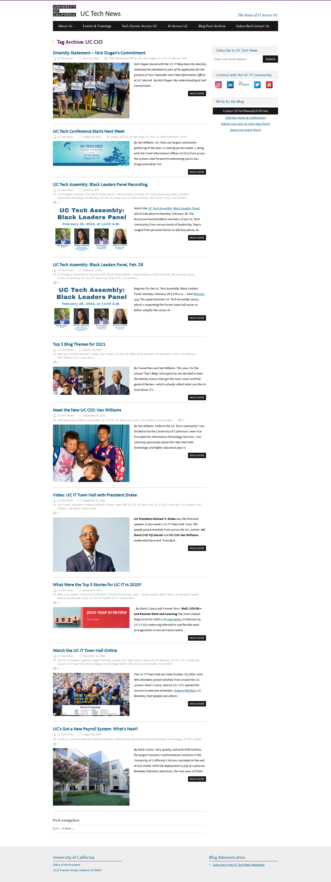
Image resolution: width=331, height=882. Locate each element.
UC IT (157, 504)
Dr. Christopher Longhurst (77, 660)
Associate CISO (81, 194)
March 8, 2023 (91, 58)
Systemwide (74, 598)
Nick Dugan (149, 58)
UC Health (105, 598)
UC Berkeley (92, 197)
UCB (151, 197)
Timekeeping (174, 739)
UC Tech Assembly (137, 197)
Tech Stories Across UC (139, 26)
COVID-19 (114, 594)
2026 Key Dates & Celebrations (245, 118)
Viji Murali (74, 508)
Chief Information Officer (122, 58)
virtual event (89, 508)
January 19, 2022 (92, 349)
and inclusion (80, 274)
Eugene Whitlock (102, 660)
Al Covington (64, 194)
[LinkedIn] (230, 84)
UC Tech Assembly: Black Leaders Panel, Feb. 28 (98, 264)
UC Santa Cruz (118, 197)
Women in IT (70, 357)
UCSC (167, 197)
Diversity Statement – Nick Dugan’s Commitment (99, 52)
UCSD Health (149, 663)
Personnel (145, 739)
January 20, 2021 (92, 590)
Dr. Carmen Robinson (157, 194)
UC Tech (150, 136)
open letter (174, 619)
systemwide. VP (96, 420)
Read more (198, 94)
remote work (182, 594)
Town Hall (121, 504)
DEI (173, 274)
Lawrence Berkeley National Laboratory (92, 739)
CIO (140, 58)
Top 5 (85, 598)
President (77, 504)
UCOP (159, 197)
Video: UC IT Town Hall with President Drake (95, 495)
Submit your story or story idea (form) (245, 124)
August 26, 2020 (92, 734)
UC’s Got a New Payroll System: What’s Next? (95, 728)
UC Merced (174, 58)
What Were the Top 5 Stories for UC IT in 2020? (97, 584)
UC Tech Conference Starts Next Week (89, 131)
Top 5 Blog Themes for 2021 (79, 344)
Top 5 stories (107, 354)
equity (173, 194)
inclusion (183, 194)
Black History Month (103, 194)
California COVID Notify (93, 594)
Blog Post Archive (212, 26)
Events (114, 136)
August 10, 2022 (92, 136)
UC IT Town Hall (170, 504)
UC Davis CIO (145, 504)
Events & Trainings (97, 26)
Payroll (135, 739)
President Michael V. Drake (83, 354)
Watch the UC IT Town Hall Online (85, 650)
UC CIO (162, 58)
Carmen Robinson (141, 274)
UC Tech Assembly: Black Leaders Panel (173, 208)
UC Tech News (65, 58)
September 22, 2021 (94, 500)
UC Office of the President (139, 354)
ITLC (124, 660)
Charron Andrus (124, 194)
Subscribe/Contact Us (253, 26)
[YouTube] (269, 84)
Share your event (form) (245, 130)
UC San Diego (137, 136)
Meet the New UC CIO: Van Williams (87, 410)
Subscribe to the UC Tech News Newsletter (239, 864)
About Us (65, 26)
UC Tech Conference (167, 136)
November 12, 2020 (94, 656)
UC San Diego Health (114, 663)
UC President (163, 354)
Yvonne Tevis (86, 357)
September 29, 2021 (94, 415)
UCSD (183, 136)
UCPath (197, 739)
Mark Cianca (167, 594)
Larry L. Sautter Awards (145, 594)
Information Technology (70, 197)
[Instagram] (218, 84)
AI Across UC (178, 26)
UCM (184, 58)
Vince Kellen (165, 663)
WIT (59, 357)
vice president (165, 420)
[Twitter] (257, 84)
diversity (139, 194)
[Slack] (244, 84)
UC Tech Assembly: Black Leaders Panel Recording (100, 184)
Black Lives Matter (67, 594)
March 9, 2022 (91, 190)
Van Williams (179, 197)
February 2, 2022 (92, 270)
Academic (62, 739)
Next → (70, 828)
